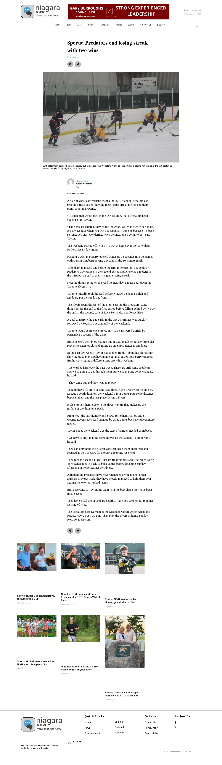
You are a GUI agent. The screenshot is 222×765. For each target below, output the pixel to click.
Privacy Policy (151, 727)
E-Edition (119, 732)
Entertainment (92, 733)
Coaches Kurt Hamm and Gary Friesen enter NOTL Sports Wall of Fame (80, 597)
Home (88, 722)
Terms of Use (151, 733)
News (87, 727)
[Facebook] (175, 722)
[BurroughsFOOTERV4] (118, 11)
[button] (197, 26)
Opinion (119, 721)
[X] (175, 727)
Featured (119, 727)
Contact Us (150, 722)
